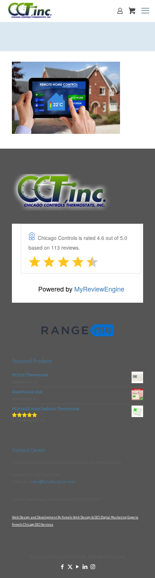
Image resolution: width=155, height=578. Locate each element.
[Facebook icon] (62, 567)
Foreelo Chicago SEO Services (32, 524)
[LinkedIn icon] (85, 567)
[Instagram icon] (93, 567)
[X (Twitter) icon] (70, 567)
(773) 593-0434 (46, 475)
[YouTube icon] (77, 567)
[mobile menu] (145, 11)
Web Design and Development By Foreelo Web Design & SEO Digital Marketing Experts (75, 517)
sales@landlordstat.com (52, 482)
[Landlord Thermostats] (29, 11)
